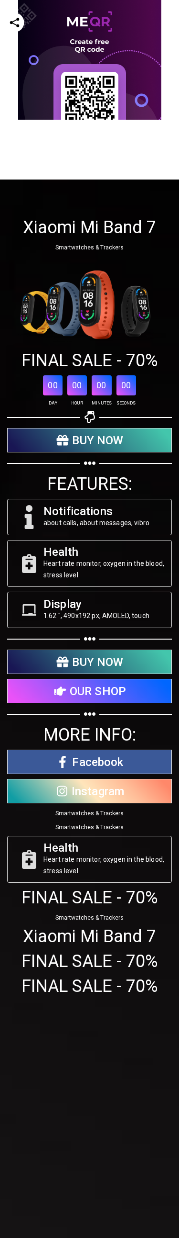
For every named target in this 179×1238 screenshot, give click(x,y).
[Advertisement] (89, 209)
